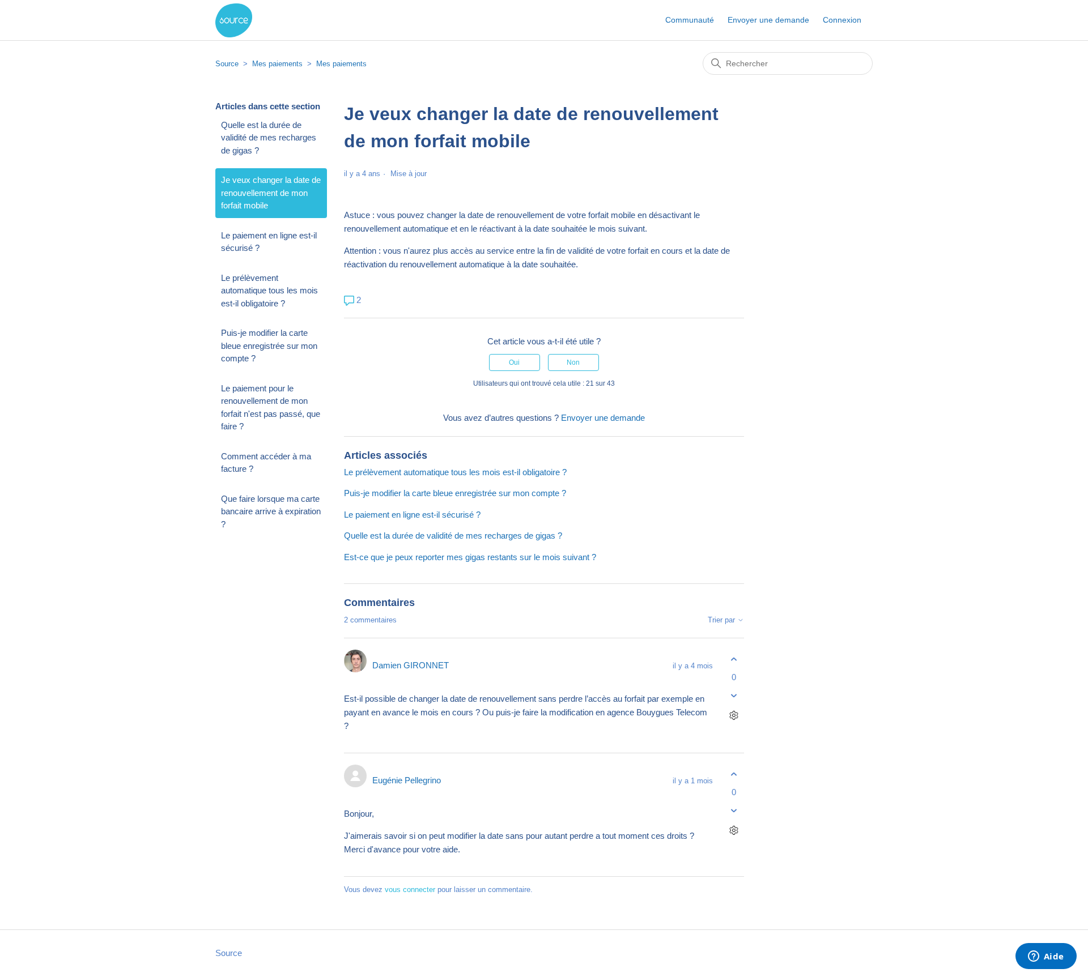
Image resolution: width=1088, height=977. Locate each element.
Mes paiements (277, 63)
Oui (514, 362)
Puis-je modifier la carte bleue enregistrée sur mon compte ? (269, 345)
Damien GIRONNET (410, 665)
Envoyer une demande (768, 19)
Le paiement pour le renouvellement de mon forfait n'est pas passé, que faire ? (270, 407)
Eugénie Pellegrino (406, 780)
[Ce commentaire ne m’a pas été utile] (734, 695)
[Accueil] (233, 20)
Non (573, 362)
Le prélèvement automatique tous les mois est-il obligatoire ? (269, 290)
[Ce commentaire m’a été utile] (734, 659)
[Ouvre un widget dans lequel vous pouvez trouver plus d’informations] (1046, 957)
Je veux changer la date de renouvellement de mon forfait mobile (271, 192)
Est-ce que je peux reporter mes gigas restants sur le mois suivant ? (470, 557)
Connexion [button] (842, 19)
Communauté (689, 19)
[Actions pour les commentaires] (734, 715)
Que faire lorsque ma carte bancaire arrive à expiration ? (271, 511)
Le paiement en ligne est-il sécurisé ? (269, 242)
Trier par (722, 620)
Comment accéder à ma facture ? (266, 462)
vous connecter (410, 889)
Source (227, 63)
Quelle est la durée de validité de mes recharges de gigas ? (268, 137)
